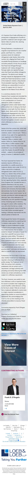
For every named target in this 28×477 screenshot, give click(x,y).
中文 (14, 3)
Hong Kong (14, 430)
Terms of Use (19, 437)
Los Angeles (6, 425)
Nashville (8, 427)
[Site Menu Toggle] (24, 4)
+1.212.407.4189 (9, 404)
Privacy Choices (13, 440)
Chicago (22, 425)
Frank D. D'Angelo (12, 397)
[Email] (24, 11)
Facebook (15, 433)
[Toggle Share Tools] (24, 13)
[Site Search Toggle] (20, 4)
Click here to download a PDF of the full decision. (13, 334)
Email (6, 406)
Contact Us (17, 435)
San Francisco (7, 429)
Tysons (15, 429)
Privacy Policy (9, 437)
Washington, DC (18, 427)
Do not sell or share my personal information (14, 441)
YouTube (9, 435)
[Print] (24, 16)
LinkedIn (8, 433)
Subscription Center (14, 439)
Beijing (22, 429)
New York (14, 425)
